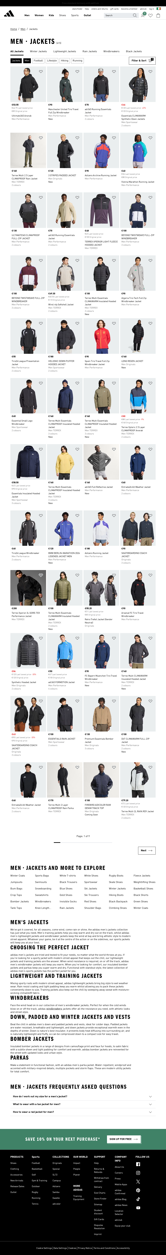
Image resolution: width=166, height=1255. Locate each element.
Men (27, 15)
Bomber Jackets (19, 901)
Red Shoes (90, 901)
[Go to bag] (158, 15)
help (87, 9)
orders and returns (99, 9)
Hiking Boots (116, 895)
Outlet (87, 15)
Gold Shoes (66, 895)
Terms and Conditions (104, 1248)
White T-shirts (68, 876)
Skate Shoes (116, 882)
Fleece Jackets (142, 876)
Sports (75, 15)
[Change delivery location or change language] (158, 9)
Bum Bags (16, 888)
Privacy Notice (85, 1248)
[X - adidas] (146, 1182)
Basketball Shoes (143, 888)
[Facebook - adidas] (146, 1164)
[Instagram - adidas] (146, 1173)
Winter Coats (17, 876)
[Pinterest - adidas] (146, 1190)
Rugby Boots (116, 876)
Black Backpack (118, 901)
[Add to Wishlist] (40, 72)
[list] (83, 51)
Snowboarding (43, 888)
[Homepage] (9, 14)
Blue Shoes (66, 888)
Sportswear (90, 882)
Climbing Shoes (118, 908)
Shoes (62, 15)
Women (39, 15)
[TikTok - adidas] (146, 1199)
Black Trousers (68, 882)
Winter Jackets (117, 888)
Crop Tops (16, 895)
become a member (129, 9)
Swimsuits (41, 882)
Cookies (72, 1248)
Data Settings (60, 1248)
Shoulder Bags (92, 908)
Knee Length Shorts (42, 908)
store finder (77, 9)
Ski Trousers (91, 895)
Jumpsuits (16, 882)
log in (151, 9)
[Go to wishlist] (150, 15)
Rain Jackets (67, 908)
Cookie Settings (44, 1248)
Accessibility (123, 1248)
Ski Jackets (90, 888)
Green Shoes (141, 901)
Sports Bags (42, 876)
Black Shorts (141, 895)
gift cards (114, 9)
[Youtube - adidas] (146, 1208)
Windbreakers (43, 901)
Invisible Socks (68, 901)
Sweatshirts (41, 895)
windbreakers (54, 1009)
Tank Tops (16, 908)
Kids (51, 15)
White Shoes (91, 876)
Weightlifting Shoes (144, 882)
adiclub (143, 9)
